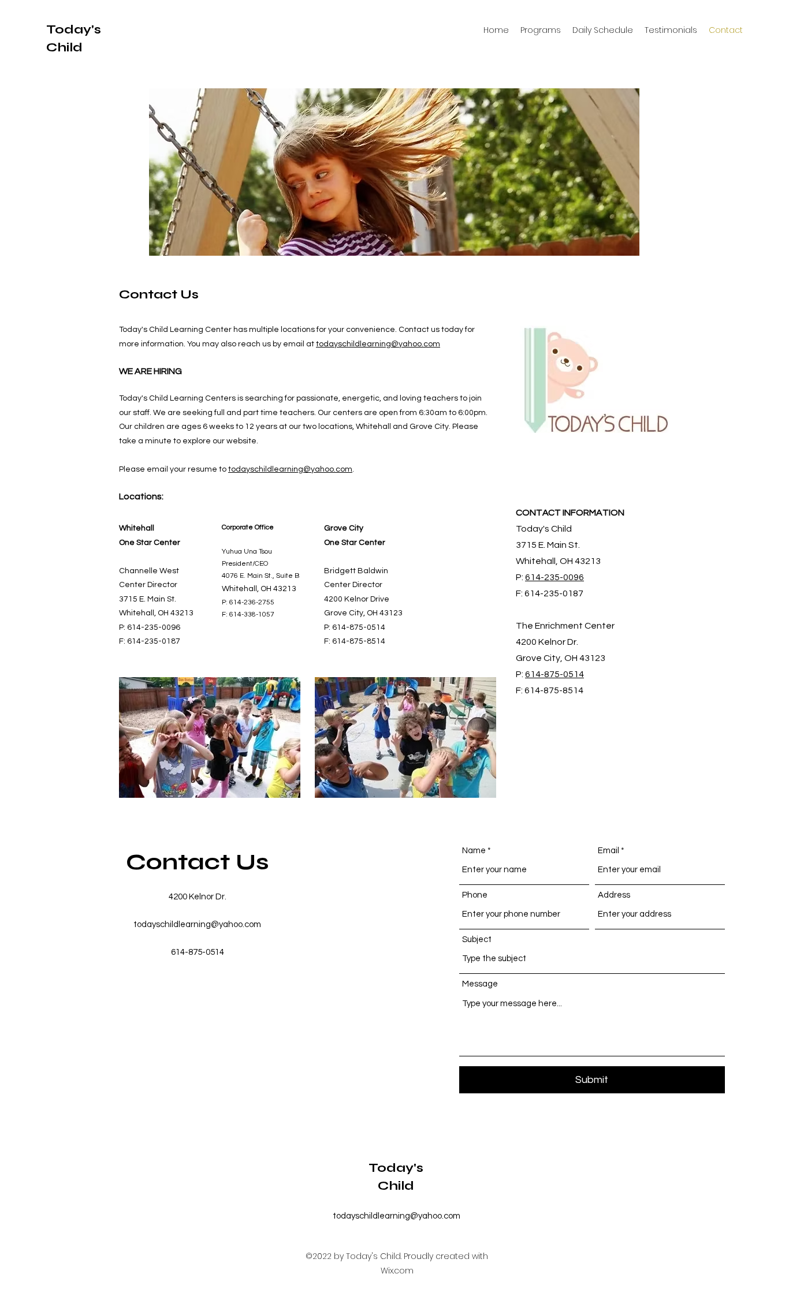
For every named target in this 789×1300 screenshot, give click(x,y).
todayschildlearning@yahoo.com (378, 344)
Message (480, 984)
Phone (474, 895)
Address (614, 895)
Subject (477, 939)
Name (474, 850)
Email (608, 850)
